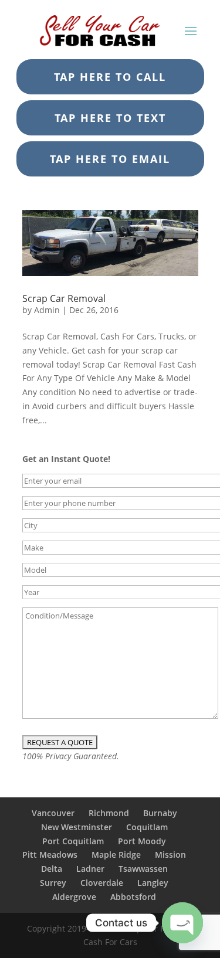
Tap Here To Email (110, 159)
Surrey (53, 882)
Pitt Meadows (49, 854)
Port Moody (142, 841)
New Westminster (76, 827)
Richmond (109, 812)
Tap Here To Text (110, 118)
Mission (170, 854)
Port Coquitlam (73, 841)
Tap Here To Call (110, 77)
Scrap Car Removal (64, 298)
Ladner (90, 868)
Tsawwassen (143, 868)
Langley (152, 882)
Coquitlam (147, 827)
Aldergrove (74, 896)
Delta (51, 868)
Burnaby (160, 812)
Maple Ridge (116, 854)
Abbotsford (133, 896)
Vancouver (53, 812)
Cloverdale (101, 882)
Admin (47, 309)
